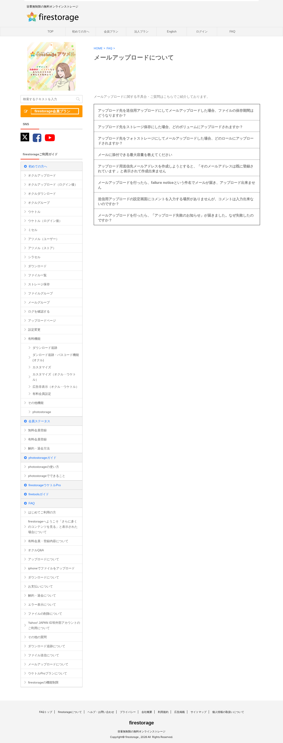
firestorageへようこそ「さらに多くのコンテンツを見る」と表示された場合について (53, 527)
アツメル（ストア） (42, 248)
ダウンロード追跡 (45, 347)
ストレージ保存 (39, 284)
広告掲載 (179, 712)
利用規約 (163, 712)
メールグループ (39, 302)
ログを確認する (39, 311)
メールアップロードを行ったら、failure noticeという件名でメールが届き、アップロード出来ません (176, 185)
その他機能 (36, 403)
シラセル (34, 257)
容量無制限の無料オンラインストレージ (141, 731)
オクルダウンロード (42, 193)
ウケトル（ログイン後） (45, 221)
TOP (51, 31)
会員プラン (111, 31)
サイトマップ (199, 712)
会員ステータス (39, 421)
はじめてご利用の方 (42, 512)
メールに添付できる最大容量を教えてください (135, 154)
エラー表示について (42, 604)
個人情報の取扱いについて (228, 712)
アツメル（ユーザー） (43, 239)
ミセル (32, 230)
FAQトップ (45, 712)
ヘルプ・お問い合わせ (101, 712)
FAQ (232, 31)
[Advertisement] (137, 261)
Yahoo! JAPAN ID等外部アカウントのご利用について (54, 625)
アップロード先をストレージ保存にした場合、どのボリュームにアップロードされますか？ (170, 127)
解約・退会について (42, 595)
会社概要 (147, 712)
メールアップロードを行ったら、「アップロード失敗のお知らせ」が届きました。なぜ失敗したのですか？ (176, 217)
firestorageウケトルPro (45, 485)
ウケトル (34, 211)
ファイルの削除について (45, 613)
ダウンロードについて (43, 577)
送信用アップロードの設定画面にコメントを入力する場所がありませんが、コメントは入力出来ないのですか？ (176, 201)
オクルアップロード (42, 175)
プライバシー (128, 712)
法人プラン (141, 31)
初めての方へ (80, 31)
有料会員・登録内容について (48, 541)
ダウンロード (37, 266)
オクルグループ (39, 202)
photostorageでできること (46, 476)
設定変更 (34, 329)
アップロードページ (42, 320)
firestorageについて (70, 712)
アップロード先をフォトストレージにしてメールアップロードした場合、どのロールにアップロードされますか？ (176, 140)
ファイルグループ (40, 293)
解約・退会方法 (39, 448)
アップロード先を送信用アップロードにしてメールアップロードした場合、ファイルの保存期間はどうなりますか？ (176, 112)
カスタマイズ (42, 367)
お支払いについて (40, 586)
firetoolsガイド (39, 494)
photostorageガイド (42, 457)
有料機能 (34, 338)
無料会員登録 (37, 430)
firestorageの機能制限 (43, 682)
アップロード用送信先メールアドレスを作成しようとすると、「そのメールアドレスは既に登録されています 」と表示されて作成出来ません (176, 168)
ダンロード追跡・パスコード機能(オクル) (56, 357)
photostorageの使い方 (43, 466)
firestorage (141, 723)
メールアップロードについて (48, 664)
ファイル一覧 (37, 275)
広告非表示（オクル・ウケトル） (56, 386)
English (171, 31)
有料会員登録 (37, 439)
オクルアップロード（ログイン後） (53, 184)
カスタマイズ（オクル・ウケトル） (54, 376)
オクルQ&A (36, 550)
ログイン (202, 31)
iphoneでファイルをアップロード (51, 568)
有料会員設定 (42, 393)
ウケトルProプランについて (47, 673)
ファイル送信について (43, 655)
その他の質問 (37, 637)
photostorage (42, 412)
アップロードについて (43, 559)
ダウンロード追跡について (46, 646)
